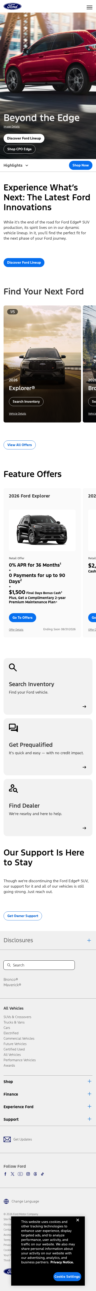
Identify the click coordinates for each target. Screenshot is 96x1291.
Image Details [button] (12, 126)
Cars (7, 1028)
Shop (8, 1081)
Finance (11, 1094)
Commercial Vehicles (19, 1038)
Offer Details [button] (16, 629)
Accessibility (10, 1234)
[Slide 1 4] (53, 429)
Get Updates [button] (22, 1139)
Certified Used (14, 1049)
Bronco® (11, 979)
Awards (9, 1065)
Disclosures (18, 940)
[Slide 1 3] (50, 429)
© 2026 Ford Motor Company (21, 1214)
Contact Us (10, 1229)
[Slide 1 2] (46, 429)
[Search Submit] (9, 965)
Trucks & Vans (14, 1022)
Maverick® (12, 984)
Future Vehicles (15, 1044)
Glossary (8, 1224)
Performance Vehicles (20, 1060)
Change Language (25, 1201)
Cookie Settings (67, 1276)
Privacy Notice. (62, 1262)
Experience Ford (18, 1106)
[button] (41, 429)
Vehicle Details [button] (17, 413)
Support (11, 1119)
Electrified (11, 1033)
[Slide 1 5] (57, 429)
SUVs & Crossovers (17, 1017)
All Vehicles (13, 1008)
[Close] (78, 1224)
